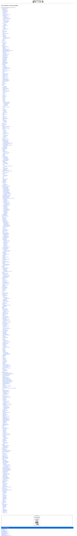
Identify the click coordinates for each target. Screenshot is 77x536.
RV (3, 165)
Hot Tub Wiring (5, 22)
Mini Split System (6, 25)
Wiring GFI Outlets (5, 277)
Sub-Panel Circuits (5, 443)
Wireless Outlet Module (6, 152)
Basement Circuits (5, 295)
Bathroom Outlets (5, 394)
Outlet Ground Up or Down (7, 405)
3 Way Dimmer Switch (6, 311)
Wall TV (4, 291)
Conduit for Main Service (7, 434)
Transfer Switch (5, 105)
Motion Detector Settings (7, 347)
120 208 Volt (5, 137)
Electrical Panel (5, 493)
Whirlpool (4, 40)
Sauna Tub (4, 29)
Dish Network (4, 289)
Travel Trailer (5, 166)
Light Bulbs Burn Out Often (7, 341)
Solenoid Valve (4, 114)
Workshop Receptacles (6, 447)
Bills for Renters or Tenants (6, 128)
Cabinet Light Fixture (6, 301)
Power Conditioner (6, 163)
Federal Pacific (5, 71)
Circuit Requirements (7, 298)
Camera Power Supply (5, 293)
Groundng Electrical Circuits (6, 283)
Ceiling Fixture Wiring (6, 326)
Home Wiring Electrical (6, 153)
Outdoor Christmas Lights (7, 320)
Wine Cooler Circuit (5, 81)
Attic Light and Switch (5, 313)
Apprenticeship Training (6, 127)
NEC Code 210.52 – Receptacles (7, 385)
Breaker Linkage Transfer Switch (8, 271)
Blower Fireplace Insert (6, 91)
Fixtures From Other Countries (7, 328)
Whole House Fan (5, 265)
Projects (4, 164)
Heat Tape (5, 122)
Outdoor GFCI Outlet (6, 402)
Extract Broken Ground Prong (6, 397)
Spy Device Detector (5, 458)
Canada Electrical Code (6, 133)
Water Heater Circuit (6, 38)
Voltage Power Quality (5, 118)
